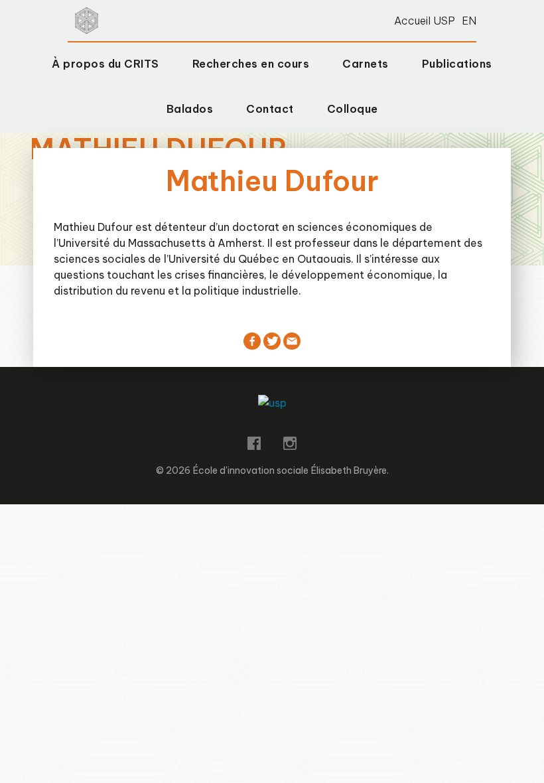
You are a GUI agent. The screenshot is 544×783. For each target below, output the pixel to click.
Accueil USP (424, 20)
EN (469, 20)
